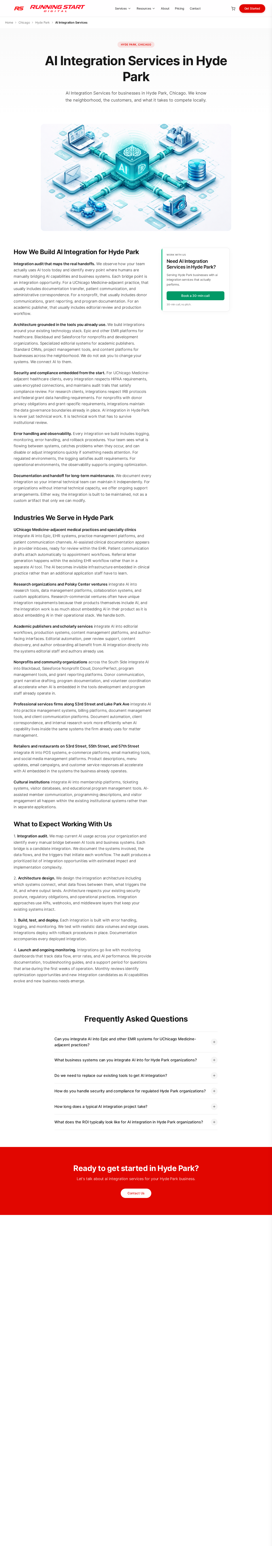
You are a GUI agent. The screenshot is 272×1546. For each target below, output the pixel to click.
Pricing (179, 8)
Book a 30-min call (195, 296)
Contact (195, 8)
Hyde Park (42, 22)
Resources (144, 8)
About (165, 8)
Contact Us (136, 1193)
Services (121, 8)
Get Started (252, 8)
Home (9, 22)
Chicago (24, 22)
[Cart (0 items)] (233, 8)
